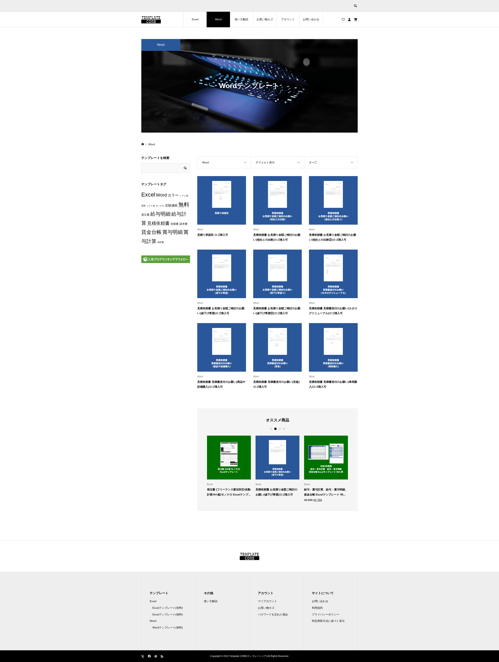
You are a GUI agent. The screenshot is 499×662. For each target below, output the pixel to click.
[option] (229, 466)
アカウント (288, 19)
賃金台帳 (151, 232)
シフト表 (150, 206)
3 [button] (279, 429)
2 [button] (275, 429)
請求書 (183, 223)
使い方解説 (241, 19)
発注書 (145, 214)
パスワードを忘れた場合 (273, 614)
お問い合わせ (311, 19)
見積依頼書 (158, 223)
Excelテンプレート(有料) (167, 607)
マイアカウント (267, 601)
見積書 (174, 223)
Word (218, 19)
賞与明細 (172, 232)
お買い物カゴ (265, 19)
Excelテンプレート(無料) (167, 614)
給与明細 (160, 214)
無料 (183, 205)
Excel (195, 19)
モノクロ (160, 206)
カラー (173, 195)
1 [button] (271, 429)
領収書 (160, 242)
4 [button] (284, 429)
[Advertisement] (165, 331)
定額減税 (171, 205)
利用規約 (317, 607)
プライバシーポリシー (325, 614)
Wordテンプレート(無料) (167, 627)
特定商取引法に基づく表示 (328, 620)
